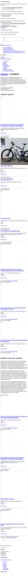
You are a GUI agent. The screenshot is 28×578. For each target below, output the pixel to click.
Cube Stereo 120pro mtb (6, 179)
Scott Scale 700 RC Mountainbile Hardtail (10, 231)
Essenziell (4, 7)
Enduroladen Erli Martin (12, 280)
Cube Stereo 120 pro (5, 218)
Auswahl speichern (4, 26)
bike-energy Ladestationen (12, 536)
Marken (4, 74)
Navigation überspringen (6, 45)
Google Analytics (6, 25)
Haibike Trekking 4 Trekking (7, 498)
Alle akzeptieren (13, 26)
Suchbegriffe (3, 54)
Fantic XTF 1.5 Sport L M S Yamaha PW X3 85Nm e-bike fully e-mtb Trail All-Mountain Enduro (14, 417)
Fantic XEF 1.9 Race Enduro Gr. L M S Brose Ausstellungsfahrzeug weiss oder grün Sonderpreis (12, 270)
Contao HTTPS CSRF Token (8, 9)
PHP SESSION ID (6, 16)
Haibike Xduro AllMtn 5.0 (7, 165)
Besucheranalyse (5, 23)
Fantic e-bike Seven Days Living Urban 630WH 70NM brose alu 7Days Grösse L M (13, 308)
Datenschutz (3, 27)
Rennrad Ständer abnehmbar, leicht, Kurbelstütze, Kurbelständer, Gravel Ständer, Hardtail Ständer (12, 125)
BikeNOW (9, 509)
